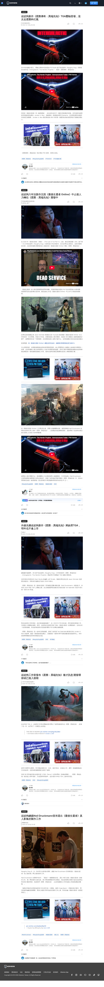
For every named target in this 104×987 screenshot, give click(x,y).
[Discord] (81, 975)
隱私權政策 (15, 972)
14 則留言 (24, 178)
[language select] (80, 3)
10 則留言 (24, 954)
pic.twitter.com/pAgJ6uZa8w (50, 732)
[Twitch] (99, 975)
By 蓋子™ (27, 203)
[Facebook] (72, 975)
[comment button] (74, 24)
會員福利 (55, 972)
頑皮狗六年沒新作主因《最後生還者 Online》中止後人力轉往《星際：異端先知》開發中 (51, 196)
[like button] (68, 24)
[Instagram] (76, 975)
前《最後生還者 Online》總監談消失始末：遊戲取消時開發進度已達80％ (51, 343)
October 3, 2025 (50, 733)
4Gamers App (64, 972)
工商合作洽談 (47, 972)
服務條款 (6, 972)
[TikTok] (94, 975)
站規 (21, 972)
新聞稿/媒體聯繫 (36, 972)
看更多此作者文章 (76, 164)
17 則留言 (24, 659)
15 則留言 (24, 799)
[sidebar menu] (2, 3)
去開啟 (79, 500)
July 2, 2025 (47, 928)
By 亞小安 (32, 25)
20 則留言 (24, 509)
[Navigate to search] (70, 3)
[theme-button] (75, 3)
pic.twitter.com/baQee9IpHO (36, 926)
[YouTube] (90, 975)
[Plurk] (85, 975)
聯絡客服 (27, 972)
